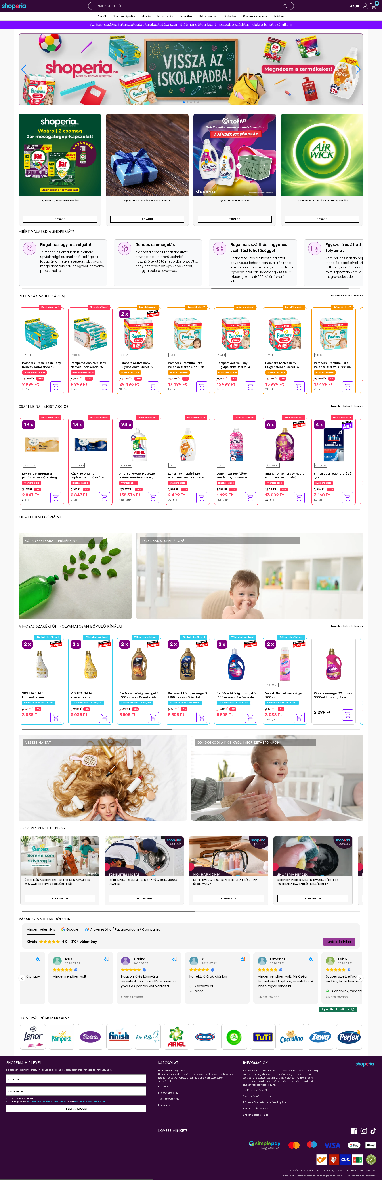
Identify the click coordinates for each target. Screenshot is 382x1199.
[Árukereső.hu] (370, 1159)
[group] (60, 872)
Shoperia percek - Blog (256, 1114)
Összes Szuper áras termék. (330, 483)
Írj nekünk (164, 1105)
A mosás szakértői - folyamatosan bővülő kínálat (71, 627)
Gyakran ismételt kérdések (258, 1096)
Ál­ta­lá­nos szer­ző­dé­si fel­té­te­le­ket (47, 1101)
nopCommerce (368, 1176)
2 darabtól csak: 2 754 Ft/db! (136, 703)
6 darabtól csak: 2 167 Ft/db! (282, 483)
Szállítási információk (255, 1108)
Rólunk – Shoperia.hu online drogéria (264, 1102)
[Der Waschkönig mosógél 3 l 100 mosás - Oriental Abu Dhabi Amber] (139, 664)
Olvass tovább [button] (42, 997)
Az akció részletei (179, 372)
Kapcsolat (163, 1086)
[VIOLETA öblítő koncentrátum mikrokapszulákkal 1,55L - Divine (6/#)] (42, 664)
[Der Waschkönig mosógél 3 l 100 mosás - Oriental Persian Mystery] (187, 664)
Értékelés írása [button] (339, 942)
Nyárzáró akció (31, 483)
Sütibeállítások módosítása (361, 1170)
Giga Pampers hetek (34, 372)
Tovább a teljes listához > (347, 296)
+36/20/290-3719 (168, 1099)
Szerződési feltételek (301, 1170)
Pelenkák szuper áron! (42, 296)
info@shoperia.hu (168, 1092)
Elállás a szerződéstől (255, 1090)
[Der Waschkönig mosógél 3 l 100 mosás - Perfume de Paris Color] (236, 664)
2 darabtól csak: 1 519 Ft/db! (39, 703)
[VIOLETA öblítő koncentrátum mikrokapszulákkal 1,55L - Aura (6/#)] (90, 664)
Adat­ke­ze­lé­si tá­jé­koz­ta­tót (89, 1101)
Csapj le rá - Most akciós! (44, 407)
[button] (358, 69)
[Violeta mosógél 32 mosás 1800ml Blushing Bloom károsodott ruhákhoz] (333, 664)
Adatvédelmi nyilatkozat (330, 1170)
